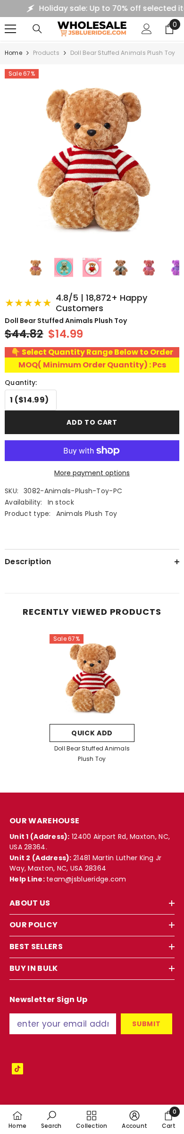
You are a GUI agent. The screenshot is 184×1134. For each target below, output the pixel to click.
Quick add (92, 733)
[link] (51, 1119)
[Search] (37, 29)
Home (13, 53)
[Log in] (147, 29)
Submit (146, 1024)
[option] (92, 701)
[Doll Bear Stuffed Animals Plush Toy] (92, 676)
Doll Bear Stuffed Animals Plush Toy (92, 753)
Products (46, 53)
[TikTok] (17, 1069)
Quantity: (21, 382)
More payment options (92, 473)
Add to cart (92, 422)
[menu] (10, 29)
